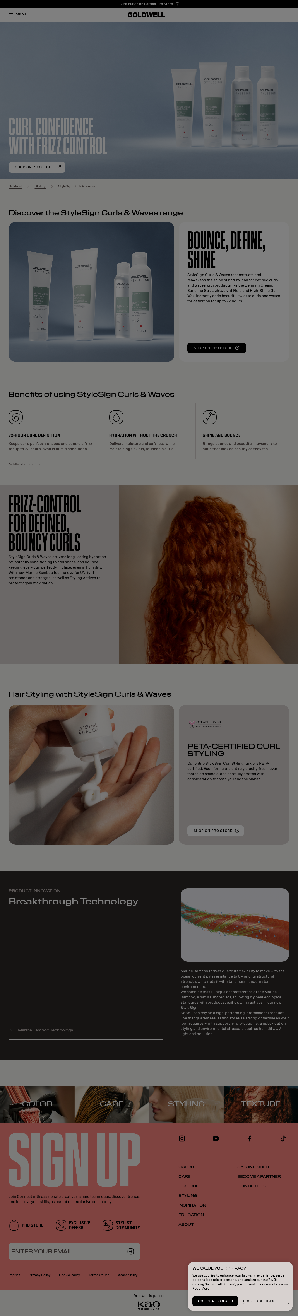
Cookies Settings (259, 1301)
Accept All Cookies (215, 1301)
